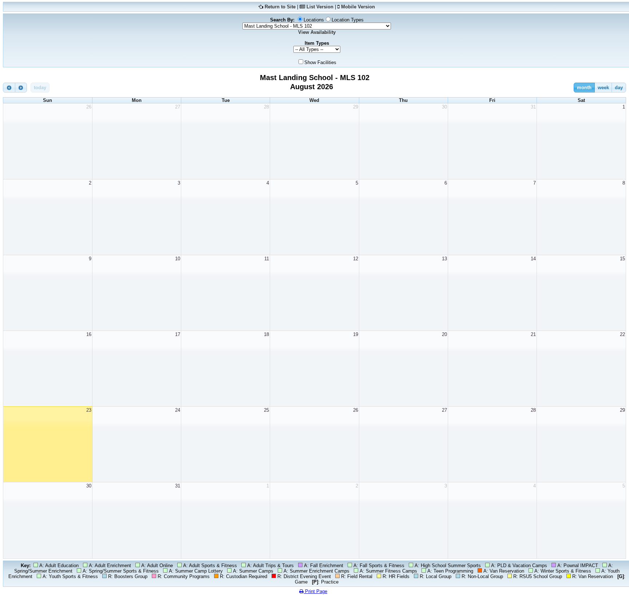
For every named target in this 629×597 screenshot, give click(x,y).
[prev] (9, 87)
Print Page (315, 591)
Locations (314, 20)
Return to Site (280, 6)
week (603, 87)
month (584, 87)
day (619, 87)
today (40, 87)
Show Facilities (320, 62)
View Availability (317, 32)
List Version (319, 6)
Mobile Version (358, 6)
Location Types (348, 20)
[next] (21, 87)
